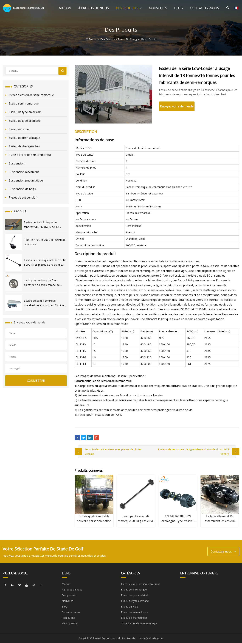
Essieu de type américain (25, 112)
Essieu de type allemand (25, 121)
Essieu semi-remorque (24, 103)
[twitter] (19, 585)
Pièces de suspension (23, 197)
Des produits (127, 8)
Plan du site (68, 617)
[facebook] (5, 585)
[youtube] (26, 585)
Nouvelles (158, 8)
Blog (178, 8)
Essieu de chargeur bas (132, 39)
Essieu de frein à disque (24, 138)
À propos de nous (93, 8)
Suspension (16, 163)
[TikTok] (40, 585)
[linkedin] (12, 585)
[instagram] (33, 585)
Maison (65, 8)
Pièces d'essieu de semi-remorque (31, 95)
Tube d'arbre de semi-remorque (30, 155)
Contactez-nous (204, 8)
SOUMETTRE (36, 381)
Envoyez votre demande (176, 106)
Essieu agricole (19, 129)
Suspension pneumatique (26, 180)
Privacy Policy (69, 623)
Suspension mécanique (24, 172)
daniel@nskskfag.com (151, 638)
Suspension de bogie (23, 189)
